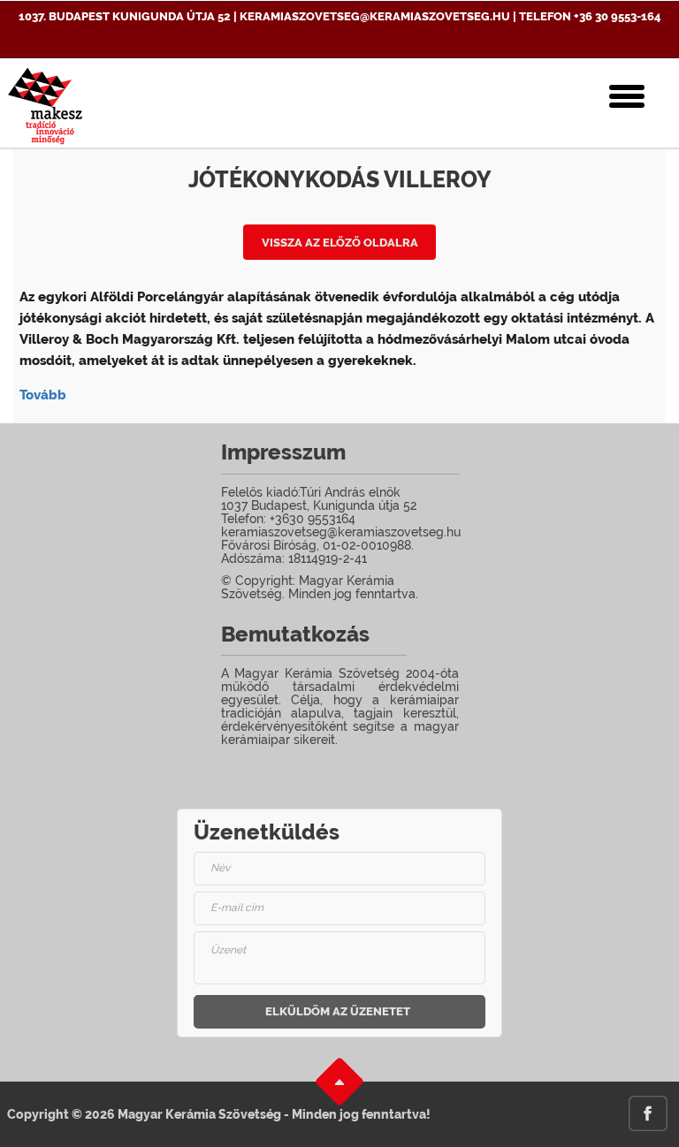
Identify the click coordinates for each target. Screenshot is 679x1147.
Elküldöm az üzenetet (337, 1011)
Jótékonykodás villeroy (340, 179)
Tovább (42, 395)
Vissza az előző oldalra (340, 242)
